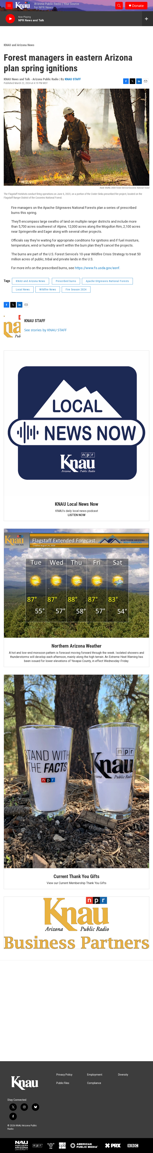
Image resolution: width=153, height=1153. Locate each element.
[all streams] (147, 18)
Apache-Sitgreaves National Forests (107, 281)
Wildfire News (47, 289)
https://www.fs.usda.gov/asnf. (97, 268)
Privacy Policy (64, 1074)
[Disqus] (76, 1010)
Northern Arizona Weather (76, 646)
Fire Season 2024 (76, 289)
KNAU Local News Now (76, 504)
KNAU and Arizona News (19, 45)
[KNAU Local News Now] (76, 423)
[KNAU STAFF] (12, 326)
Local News (23, 289)
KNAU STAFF (73, 79)
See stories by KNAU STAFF (45, 330)
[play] (10, 19)
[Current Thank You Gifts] (76, 771)
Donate (138, 6)
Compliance (94, 1083)
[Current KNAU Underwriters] (76, 923)
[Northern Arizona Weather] (76, 583)
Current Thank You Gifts (76, 876)
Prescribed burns (66, 281)
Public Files (62, 1083)
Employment (94, 1074)
